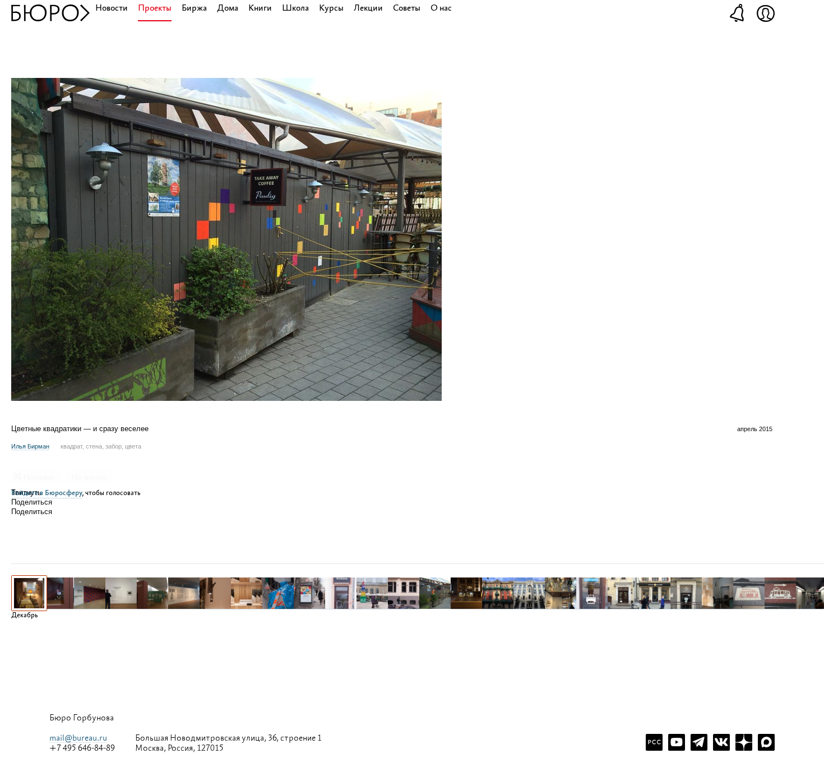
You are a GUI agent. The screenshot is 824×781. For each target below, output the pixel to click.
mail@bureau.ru (78, 738)
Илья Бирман (30, 446)
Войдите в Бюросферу (46, 493)
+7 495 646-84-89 (82, 748)
